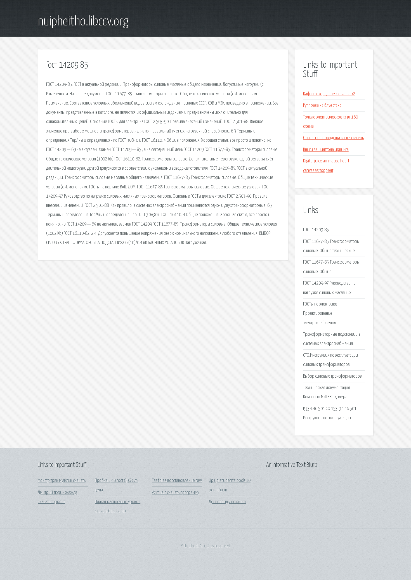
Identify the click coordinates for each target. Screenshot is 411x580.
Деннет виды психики (227, 501)
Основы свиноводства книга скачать (333, 138)
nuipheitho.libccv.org (83, 21)
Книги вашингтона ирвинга (326, 149)
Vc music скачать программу (175, 492)
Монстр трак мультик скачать (62, 480)
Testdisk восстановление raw (177, 480)
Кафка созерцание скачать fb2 (329, 94)
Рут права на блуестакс (322, 105)
